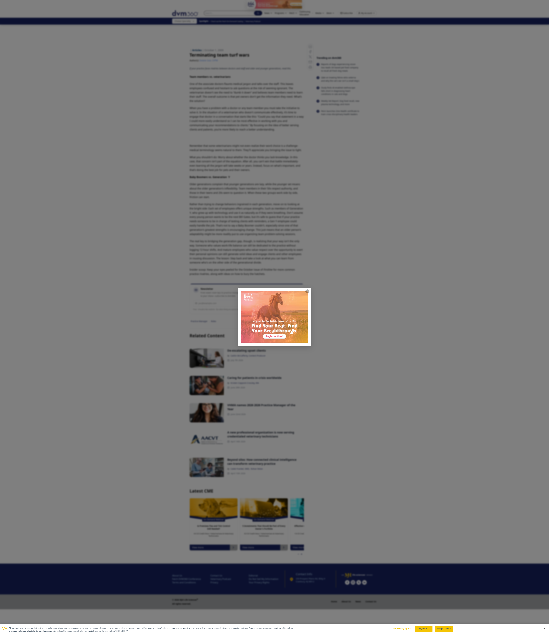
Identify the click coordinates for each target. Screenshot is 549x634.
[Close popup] (307, 291)
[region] (274, 629)
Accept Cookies (444, 628)
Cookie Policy (121, 631)
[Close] (544, 628)
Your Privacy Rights (401, 628)
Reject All (423, 628)
